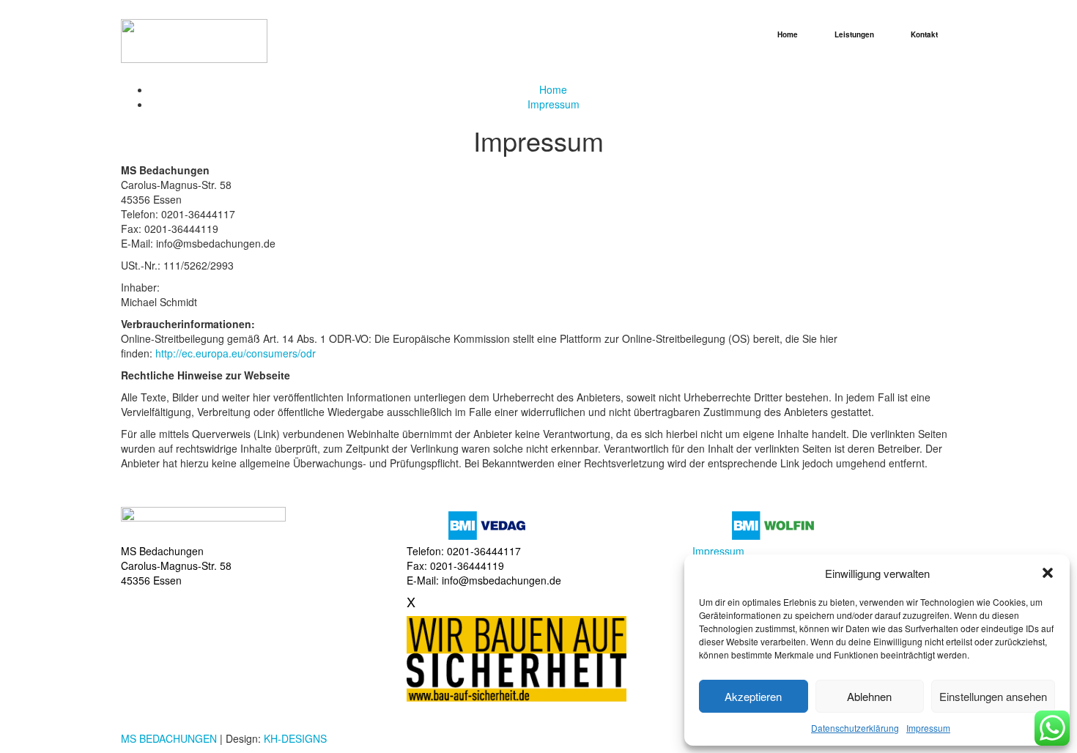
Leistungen (854, 34)
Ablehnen (869, 696)
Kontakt (924, 34)
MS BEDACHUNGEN (169, 738)
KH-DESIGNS (295, 738)
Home (787, 34)
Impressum (928, 728)
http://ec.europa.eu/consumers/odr (235, 353)
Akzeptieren (753, 696)
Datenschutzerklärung (855, 728)
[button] (1047, 572)
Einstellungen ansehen (993, 696)
